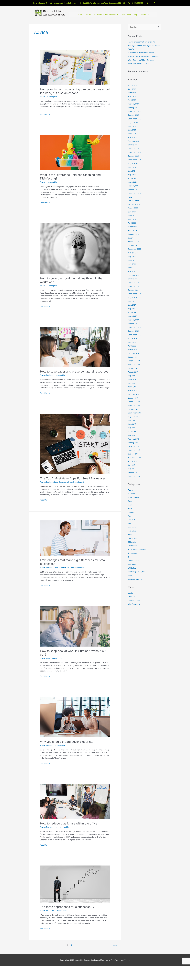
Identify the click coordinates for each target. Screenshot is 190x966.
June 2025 (132, 130)
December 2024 (134, 148)
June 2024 (132, 171)
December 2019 (134, 361)
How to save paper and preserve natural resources (74, 371)
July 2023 (132, 212)
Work (48, 658)
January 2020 (133, 357)
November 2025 (134, 111)
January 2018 (133, 443)
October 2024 (133, 156)
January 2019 (133, 398)
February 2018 (133, 439)
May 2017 (131, 469)
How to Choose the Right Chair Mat (141, 42)
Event (130, 501)
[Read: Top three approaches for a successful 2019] (75, 884)
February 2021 (133, 320)
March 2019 (132, 391)
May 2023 (132, 219)
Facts (130, 508)
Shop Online (126, 15)
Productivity (51, 910)
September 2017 (134, 457)
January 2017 (133, 472)
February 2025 (133, 141)
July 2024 (132, 167)
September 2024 (134, 160)
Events (130, 505)
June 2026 (132, 93)
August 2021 (133, 297)
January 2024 (133, 189)
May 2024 (132, 175)
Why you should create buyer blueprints (66, 741)
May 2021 (131, 309)
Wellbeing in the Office (137, 572)
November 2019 (134, 364)
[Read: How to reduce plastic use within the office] (75, 801)
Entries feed (132, 597)
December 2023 (134, 193)
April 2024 (132, 178)
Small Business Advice (63, 482)
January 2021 (133, 323)
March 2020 (132, 350)
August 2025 (133, 122)
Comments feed (134, 600)
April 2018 (132, 431)
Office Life (132, 542)
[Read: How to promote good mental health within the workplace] (75, 248)
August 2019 (133, 372)
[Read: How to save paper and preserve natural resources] (75, 347)
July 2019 (131, 376)
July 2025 (132, 126)
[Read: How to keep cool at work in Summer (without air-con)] (75, 626)
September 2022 (134, 249)
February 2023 (133, 230)
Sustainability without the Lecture (141, 53)
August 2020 (133, 338)
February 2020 (133, 353)
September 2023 (134, 204)
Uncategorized (133, 561)
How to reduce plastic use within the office (68, 823)
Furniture (131, 520)
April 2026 (132, 100)
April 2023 (132, 223)
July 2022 (132, 256)
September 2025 (134, 119)
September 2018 (134, 413)
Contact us (144, 15)
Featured (131, 512)
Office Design (133, 538)
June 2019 (132, 379)
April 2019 (132, 387)
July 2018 (131, 420)
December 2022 (134, 238)
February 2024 (133, 186)
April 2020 (132, 346)
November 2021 (134, 286)
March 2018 (132, 435)
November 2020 (134, 327)
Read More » (45, 114)
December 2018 (134, 402)
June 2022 (132, 260)
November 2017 (134, 450)
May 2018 (131, 428)
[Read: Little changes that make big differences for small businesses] (75, 538)
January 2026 (133, 108)
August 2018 (133, 417)
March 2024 (132, 182)
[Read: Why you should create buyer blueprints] (75, 717)
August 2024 (133, 163)
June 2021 (132, 305)
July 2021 (131, 301)
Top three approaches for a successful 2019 (70, 907)
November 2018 (134, 405)
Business (49, 375)
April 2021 (132, 312)
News (130, 535)
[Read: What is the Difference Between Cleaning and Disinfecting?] (75, 153)
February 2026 (133, 104)
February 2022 (133, 275)
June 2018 (132, 424)
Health (130, 523)
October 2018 (133, 409)
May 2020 (132, 342)
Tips (129, 557)
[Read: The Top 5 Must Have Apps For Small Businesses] (75, 444)
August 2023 (133, 208)
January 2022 (133, 279)
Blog (135, 15)
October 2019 (133, 368)
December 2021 (134, 283)
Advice (42, 97)
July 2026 (132, 89)
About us (88, 15)
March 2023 (132, 227)
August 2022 (133, 253)
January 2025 (133, 145)
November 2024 (134, 152)
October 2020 (133, 331)
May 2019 (131, 383)
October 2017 (133, 454)
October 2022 (133, 245)
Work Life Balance (135, 579)
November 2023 (134, 197)
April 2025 (132, 134)
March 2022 (132, 271)
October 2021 (133, 290)
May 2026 (132, 96)
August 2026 (133, 85)
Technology (132, 553)
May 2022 (132, 264)
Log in (130, 593)
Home (79, 15)
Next (116, 945)
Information (132, 527)
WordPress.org (134, 604)
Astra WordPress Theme (120, 960)
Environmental (51, 827)
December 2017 (134, 446)
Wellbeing (132, 568)
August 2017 (133, 461)
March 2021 (132, 316)
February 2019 (133, 394)
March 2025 (132, 137)
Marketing (132, 531)
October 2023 (133, 201)
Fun (129, 516)
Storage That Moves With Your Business (143, 56)
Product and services (106, 15)
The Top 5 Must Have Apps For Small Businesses (73, 478)
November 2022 (134, 242)
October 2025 (133, 115)
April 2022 (132, 268)
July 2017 (131, 465)
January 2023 (133, 234)
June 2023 (132, 216)
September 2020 (134, 335)
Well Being (132, 564)
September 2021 (134, 294)
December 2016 (134, 476)
